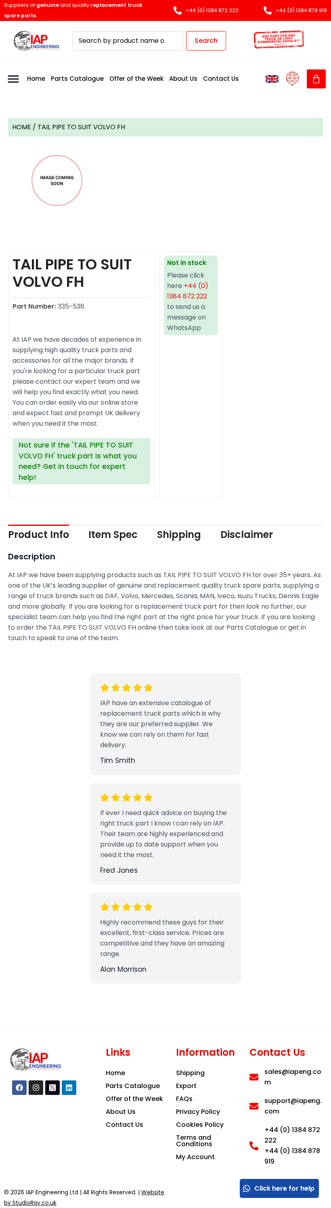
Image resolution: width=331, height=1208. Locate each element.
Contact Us (221, 78)
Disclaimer (246, 534)
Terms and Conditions (194, 1141)
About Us (183, 78)
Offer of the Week (136, 78)
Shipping (179, 534)
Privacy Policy (198, 1111)
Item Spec (113, 534)
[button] (13, 79)
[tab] (38, 535)
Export (186, 1085)
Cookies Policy (200, 1124)
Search (206, 40)
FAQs (184, 1098)
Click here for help (284, 1188)
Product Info (38, 534)
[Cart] (316, 78)
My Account (195, 1157)
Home (36, 78)
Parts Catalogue (77, 78)
